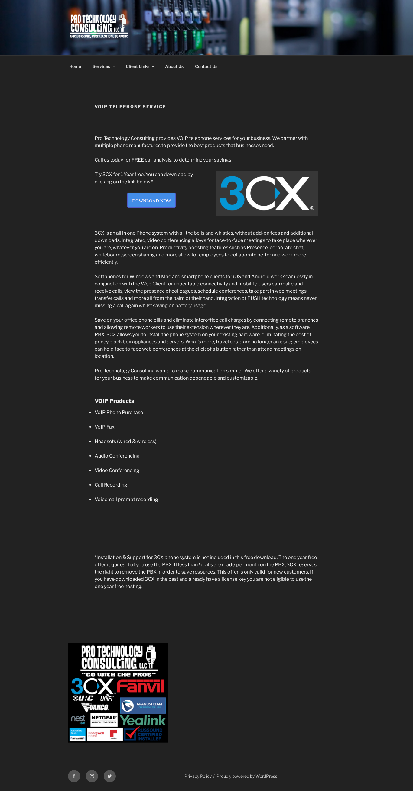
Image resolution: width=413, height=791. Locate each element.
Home (75, 66)
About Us (174, 66)
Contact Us (206, 66)
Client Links (137, 66)
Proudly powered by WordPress (246, 776)
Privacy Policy (198, 776)
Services (101, 66)
